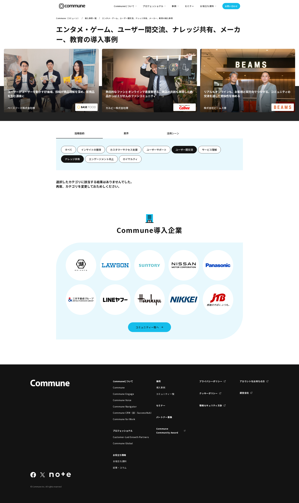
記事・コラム (120, 467)
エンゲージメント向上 (101, 159)
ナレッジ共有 (72, 159)
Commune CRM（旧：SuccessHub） (127, 412)
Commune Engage (123, 393)
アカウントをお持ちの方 (252, 381)
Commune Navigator (125, 406)
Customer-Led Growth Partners (127, 437)
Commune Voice (122, 400)
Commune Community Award (167, 430)
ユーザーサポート (156, 150)
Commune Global (123, 443)
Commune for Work (124, 419)
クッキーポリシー (208, 393)
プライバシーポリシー (210, 381)
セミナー (189, 6)
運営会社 (244, 392)
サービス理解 (209, 150)
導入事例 (160, 387)
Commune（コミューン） (67, 18)
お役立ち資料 (120, 461)
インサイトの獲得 (91, 150)
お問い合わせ (231, 6)
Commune (119, 387)
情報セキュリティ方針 (210, 405)
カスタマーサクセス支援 (124, 150)
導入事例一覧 (91, 18)
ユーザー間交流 (184, 150)
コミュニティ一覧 (165, 393)
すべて (68, 150)
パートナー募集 (164, 417)
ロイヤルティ (130, 159)
